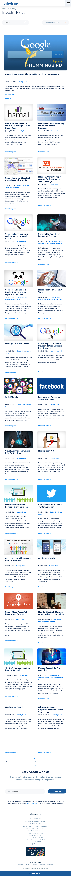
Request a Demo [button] (35, 874)
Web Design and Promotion (53, 243)
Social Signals (11, 397)
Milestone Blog (9, 8)
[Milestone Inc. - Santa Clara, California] (11, 4)
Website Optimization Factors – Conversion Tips (16, 505)
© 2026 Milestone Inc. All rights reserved (35, 868)
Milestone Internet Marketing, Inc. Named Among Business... (51, 125)
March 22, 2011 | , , (50, 298)
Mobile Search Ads (46, 558)
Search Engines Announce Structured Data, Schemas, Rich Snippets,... (50, 345)
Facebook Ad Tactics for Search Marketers (49, 398)
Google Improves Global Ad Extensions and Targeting (17, 179)
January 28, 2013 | (16, 131)
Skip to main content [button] (9, 1)
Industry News (13, 12)
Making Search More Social (17, 343)
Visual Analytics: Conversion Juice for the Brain (17, 452)
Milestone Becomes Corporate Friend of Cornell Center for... (50, 709)
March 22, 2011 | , (18, 352)
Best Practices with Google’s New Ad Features (18, 559)
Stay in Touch (35, 862)
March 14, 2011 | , (51, 513)
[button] (35, 95)
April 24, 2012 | (48, 184)
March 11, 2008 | (15, 715)
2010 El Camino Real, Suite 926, (35, 828)
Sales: (35, 833)
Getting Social (48, 299)
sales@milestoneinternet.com (38, 844)
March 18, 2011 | (48, 458)
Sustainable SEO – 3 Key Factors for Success (49, 235)
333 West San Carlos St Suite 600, (35, 821)
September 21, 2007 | (50, 715)
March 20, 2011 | (48, 404)
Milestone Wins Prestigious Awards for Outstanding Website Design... (50, 179)
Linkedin (34, 864)
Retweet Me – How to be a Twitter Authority (50, 505)
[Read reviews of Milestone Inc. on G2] (35, 855)
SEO (61, 351)
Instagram (50, 864)
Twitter (28, 864)
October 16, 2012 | (49, 131)
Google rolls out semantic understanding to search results (16, 236)
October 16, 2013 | (16, 82)
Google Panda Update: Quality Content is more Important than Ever (15, 292)
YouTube (42, 864)
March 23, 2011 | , (16, 298)
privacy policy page (31, 803)
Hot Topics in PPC (46, 451)
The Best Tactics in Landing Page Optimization (17, 669)
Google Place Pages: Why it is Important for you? (17, 613)
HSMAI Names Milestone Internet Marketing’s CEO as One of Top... (17, 125)
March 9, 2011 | (15, 566)
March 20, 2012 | (15, 241)
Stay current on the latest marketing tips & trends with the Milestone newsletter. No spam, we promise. (35, 778)
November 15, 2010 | (16, 675)
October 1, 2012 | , (17, 187)
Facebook (20, 864)
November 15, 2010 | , (50, 621)
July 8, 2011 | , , (50, 242)
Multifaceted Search (14, 707)
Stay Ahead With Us (35, 772)
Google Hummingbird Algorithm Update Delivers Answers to (32, 74)
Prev (35, 759)
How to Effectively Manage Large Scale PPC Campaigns (51, 613)
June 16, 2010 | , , (51, 678)
